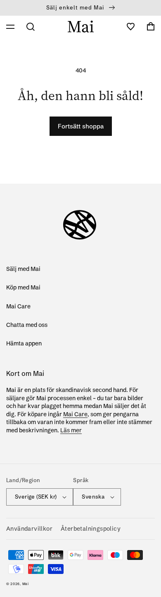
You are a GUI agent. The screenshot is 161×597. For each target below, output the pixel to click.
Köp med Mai (23, 287)
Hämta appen (24, 343)
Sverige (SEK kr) (36, 496)
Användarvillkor (29, 528)
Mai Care (18, 306)
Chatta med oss (26, 325)
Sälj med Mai (23, 269)
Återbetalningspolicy (91, 528)
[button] (10, 27)
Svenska (93, 496)
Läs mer (71, 430)
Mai (25, 584)
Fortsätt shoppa (81, 126)
